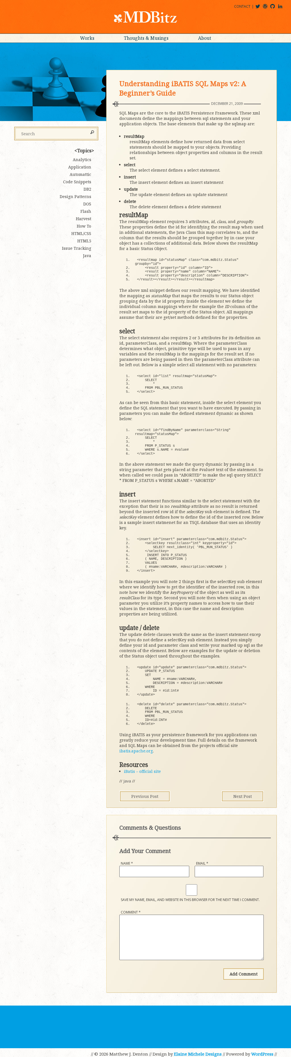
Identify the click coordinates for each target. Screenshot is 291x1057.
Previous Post (144, 796)
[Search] (92, 133)
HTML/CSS (81, 233)
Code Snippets (77, 181)
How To (84, 226)
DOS (87, 204)
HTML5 (84, 241)
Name (127, 863)
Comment (131, 912)
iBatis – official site (142, 771)
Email (202, 863)
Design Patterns (75, 196)
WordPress (262, 1054)
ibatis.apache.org (136, 751)
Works (87, 38)
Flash (85, 211)
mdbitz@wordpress (267, 8)
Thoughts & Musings (146, 38)
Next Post (242, 796)
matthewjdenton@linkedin (282, 8)
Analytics (82, 159)
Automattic (80, 174)
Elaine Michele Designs (198, 1054)
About (204, 38)
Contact (242, 6)
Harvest (83, 218)
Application (79, 167)
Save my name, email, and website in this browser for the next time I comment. (190, 899)
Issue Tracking (76, 248)
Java (127, 781)
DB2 (87, 189)
